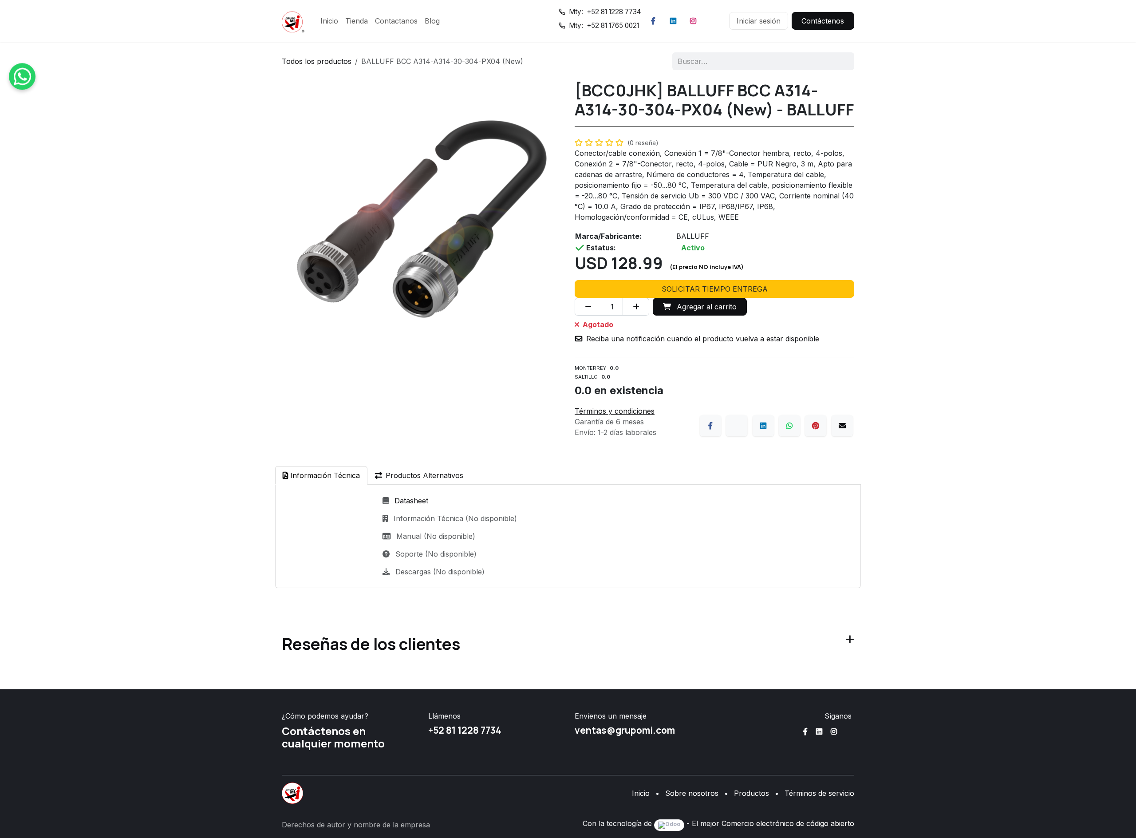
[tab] (321, 475)
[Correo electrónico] (842, 425)
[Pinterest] (815, 425)
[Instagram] (693, 21)
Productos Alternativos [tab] (424, 475)
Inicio (641, 793)
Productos (751, 793)
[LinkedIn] (673, 21)
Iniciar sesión (759, 20)
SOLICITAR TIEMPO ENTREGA (715, 289)
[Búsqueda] (841, 61)
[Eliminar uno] (588, 307)
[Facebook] (653, 21)
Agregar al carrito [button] (705, 306)
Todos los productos (316, 61)
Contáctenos (822, 20)
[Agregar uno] (636, 307)
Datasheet (411, 500)
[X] (736, 425)
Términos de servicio (819, 793)
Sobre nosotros (691, 793)
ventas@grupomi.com (625, 730)
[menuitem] (329, 21)
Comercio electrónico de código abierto (788, 823)
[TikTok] (713, 21)
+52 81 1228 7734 (464, 730)
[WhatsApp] (789, 425)
